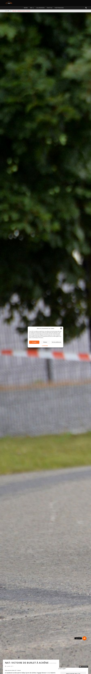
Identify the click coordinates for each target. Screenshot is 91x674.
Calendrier (40, 8)
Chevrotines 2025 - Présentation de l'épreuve (24, 12)
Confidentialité (45, 345)
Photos (49, 8)
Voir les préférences (56, 342)
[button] (61, 328)
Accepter (34, 342)
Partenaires (59, 8)
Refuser (45, 342)
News (26, 8)
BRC (31, 8)
